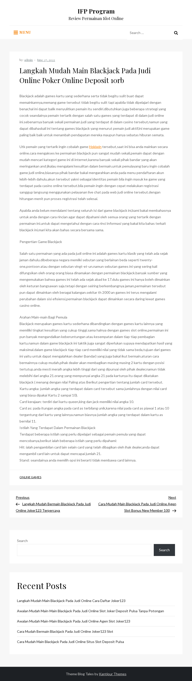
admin (28, 60)
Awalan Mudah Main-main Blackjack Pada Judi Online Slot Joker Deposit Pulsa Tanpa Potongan (90, 611)
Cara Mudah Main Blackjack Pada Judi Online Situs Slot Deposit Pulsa (70, 642)
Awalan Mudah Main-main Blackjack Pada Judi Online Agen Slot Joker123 (73, 621)
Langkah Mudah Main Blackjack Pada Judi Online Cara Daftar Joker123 (71, 600)
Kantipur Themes (112, 674)
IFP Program (96, 11)
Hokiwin (95, 146)
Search (22, 540)
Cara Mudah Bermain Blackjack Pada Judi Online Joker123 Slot (65, 631)
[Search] (176, 33)
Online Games (30, 477)
